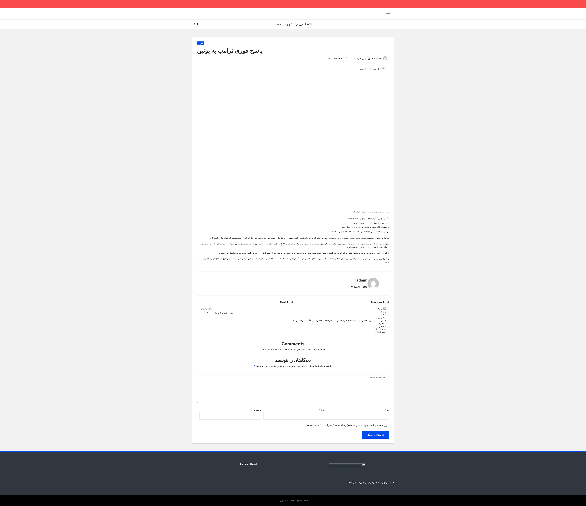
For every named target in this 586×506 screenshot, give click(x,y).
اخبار (201, 43)
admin (361, 280)
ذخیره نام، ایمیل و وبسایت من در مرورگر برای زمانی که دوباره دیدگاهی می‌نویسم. (345, 425)
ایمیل (322, 410)
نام (387, 410)
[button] (359, 287)
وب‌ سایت (257, 410)
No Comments (336, 58)
